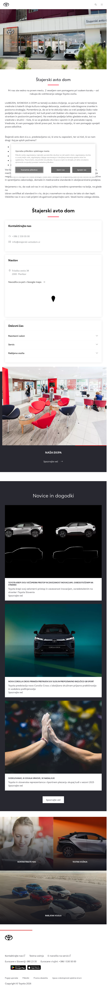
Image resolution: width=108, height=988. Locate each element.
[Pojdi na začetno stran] (6, 4)
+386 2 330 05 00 (21, 236)
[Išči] (95, 5)
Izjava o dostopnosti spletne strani (67, 978)
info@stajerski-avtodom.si (26, 241)
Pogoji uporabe (11, 978)
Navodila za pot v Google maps (26, 281)
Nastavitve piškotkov (29, 170)
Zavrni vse (61, 170)
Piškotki (25, 978)
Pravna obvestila (41, 978)
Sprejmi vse (81, 170)
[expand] (101, 4)
